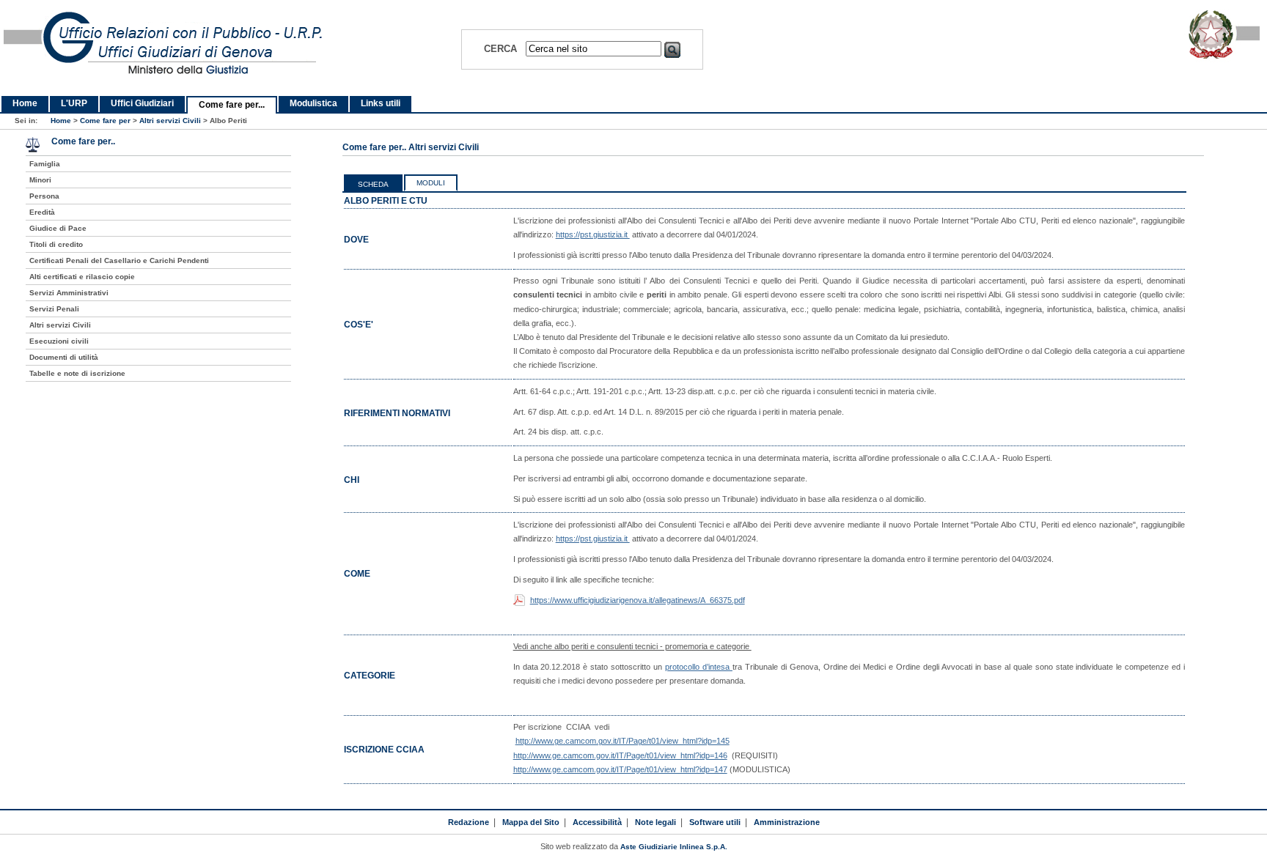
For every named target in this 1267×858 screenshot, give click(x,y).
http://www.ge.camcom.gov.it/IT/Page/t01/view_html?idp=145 (622, 740)
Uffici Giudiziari (142, 103)
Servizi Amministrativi (69, 293)
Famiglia (44, 164)
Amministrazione (787, 822)
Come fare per (105, 121)
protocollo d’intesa (698, 666)
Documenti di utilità (63, 357)
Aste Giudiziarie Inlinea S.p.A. (673, 847)
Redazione (468, 822)
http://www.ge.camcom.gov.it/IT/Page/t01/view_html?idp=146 (620, 755)
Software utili (715, 822)
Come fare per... (232, 105)
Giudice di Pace (58, 228)
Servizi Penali (54, 309)
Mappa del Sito (530, 822)
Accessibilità (597, 822)
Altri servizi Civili (170, 121)
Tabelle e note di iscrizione (77, 373)
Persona (44, 196)
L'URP (74, 103)
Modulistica (313, 103)
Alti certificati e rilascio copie (82, 277)
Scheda (373, 184)
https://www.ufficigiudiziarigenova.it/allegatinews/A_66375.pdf (637, 600)
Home (24, 103)
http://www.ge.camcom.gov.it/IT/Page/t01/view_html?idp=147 (620, 769)
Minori (40, 180)
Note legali (655, 822)
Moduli (430, 183)
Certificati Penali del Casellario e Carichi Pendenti (119, 260)
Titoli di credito (56, 244)
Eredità (42, 212)
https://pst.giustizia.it (593, 234)
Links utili (380, 103)
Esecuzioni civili (59, 341)
